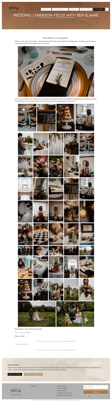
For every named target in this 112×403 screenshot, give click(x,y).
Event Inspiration (58, 9)
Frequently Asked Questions (64, 395)
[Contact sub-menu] (77, 9)
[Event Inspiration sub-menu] (66, 9)
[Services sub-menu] (50, 9)
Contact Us (33, 386)
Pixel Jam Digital (76, 400)
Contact (72, 9)
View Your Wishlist (62, 388)
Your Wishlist (99, 9)
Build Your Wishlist (15, 374)
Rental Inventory (86, 9)
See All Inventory (61, 386)
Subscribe (96, 392)
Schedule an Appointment (33, 374)
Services (44, 9)
